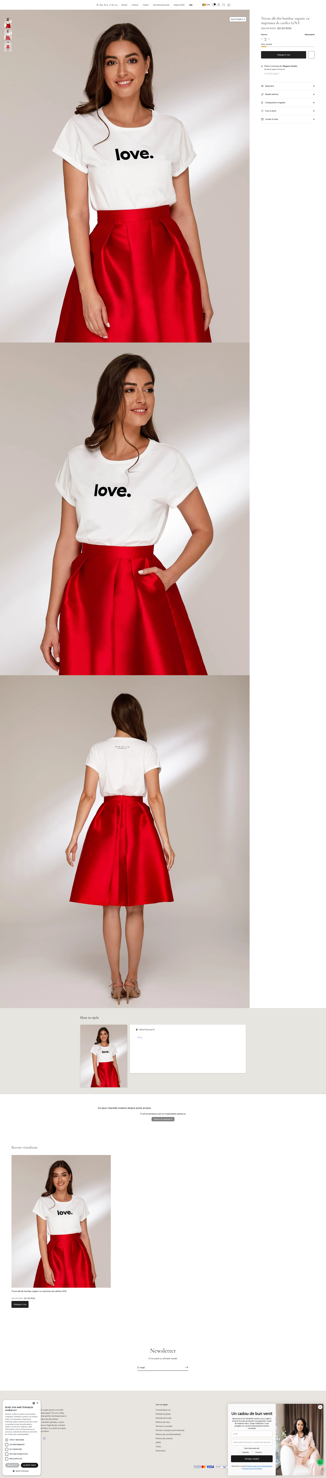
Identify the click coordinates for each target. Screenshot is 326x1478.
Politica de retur (163, 1422)
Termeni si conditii (164, 1426)
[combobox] (33, 1403)
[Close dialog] (320, 1407)
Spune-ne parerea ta (163, 1119)
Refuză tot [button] (12, 1465)
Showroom (161, 1450)
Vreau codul (252, 1458)
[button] (21, 1471)
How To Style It (238, 19)
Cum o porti (270, 111)
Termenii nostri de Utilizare (252, 1468)
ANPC (158, 1442)
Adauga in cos (283, 55)
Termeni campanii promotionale (170, 1430)
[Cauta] (223, 4)
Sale (190, 5)
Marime (288, 35)
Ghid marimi (310, 35)
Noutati (124, 5)
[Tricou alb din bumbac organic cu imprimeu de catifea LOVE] (8, 22)
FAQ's (158, 1446)
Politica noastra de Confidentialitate (259, 1466)
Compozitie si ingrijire (275, 102)
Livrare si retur (271, 119)
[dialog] (22, 1437)
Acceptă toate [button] (29, 1465)
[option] (8, 23)
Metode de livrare (164, 1418)
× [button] (37, 1403)
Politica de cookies (164, 1438)
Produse (135, 5)
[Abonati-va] (186, 1367)
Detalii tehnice (272, 94)
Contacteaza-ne (163, 1410)
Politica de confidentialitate (168, 1434)
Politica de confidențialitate (18, 1434)
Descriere (269, 86)
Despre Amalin (179, 5)
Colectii (146, 5)
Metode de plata (163, 1414)
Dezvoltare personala (161, 5)
